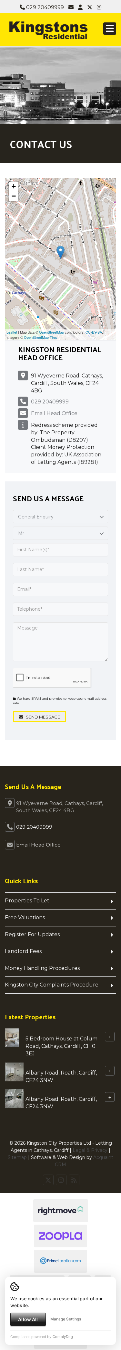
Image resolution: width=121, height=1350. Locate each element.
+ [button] (14, 186)
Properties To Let (27, 901)
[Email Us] (71, 7)
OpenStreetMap (51, 332)
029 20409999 (44, 7)
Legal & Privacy (90, 1150)
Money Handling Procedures (42, 968)
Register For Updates (32, 934)
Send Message (42, 717)
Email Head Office (54, 413)
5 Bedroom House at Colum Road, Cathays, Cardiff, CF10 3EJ (61, 1046)
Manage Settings (65, 1319)
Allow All (28, 1319)
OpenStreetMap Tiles (40, 337)
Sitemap (17, 1157)
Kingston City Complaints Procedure (51, 985)
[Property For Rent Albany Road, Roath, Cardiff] (14, 1071)
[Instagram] (99, 7)
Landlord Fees (23, 951)
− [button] (14, 196)
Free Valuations (25, 917)
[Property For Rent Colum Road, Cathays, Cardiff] (12, 1037)
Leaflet (11, 332)
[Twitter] (89, 7)
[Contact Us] (80, 7)
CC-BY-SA (94, 332)
